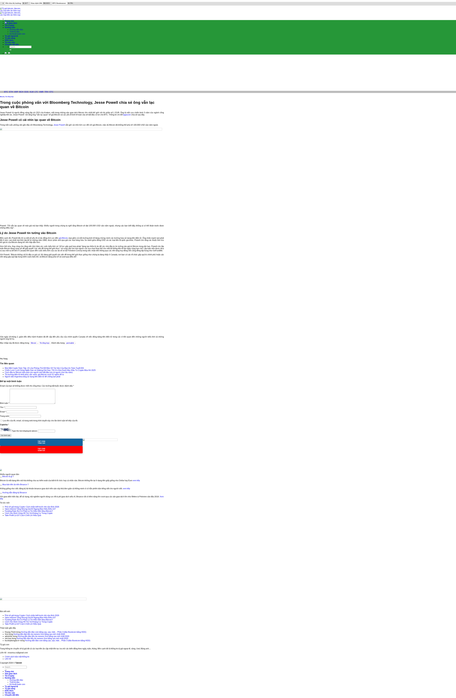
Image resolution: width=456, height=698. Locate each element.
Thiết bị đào (14, 32)
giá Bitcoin (63, 238)
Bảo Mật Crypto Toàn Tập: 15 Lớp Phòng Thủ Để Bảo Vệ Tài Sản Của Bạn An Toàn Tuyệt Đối (44, 368)
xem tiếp (136, 480)
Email (3, 412)
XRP (16, 92)
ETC (51, 92)
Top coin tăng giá (41, 442)
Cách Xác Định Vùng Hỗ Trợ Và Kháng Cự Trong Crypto (28, 513)
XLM (31, 92)
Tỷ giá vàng (10, 38)
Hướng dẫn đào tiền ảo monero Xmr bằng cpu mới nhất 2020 (39, 634)
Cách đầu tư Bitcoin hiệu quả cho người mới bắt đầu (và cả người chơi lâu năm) (39, 372)
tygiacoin (127, 115)
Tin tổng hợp (9, 96)
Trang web (4, 416)
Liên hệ (8, 659)
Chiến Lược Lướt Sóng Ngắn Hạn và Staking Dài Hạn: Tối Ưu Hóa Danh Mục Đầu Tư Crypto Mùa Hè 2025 (50, 370)
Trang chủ (9, 21)
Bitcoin (2, 96)
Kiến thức (9, 40)
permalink (70, 343)
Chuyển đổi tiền (12, 45)
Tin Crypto (9, 25)
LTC (36, 92)
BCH (21, 92)
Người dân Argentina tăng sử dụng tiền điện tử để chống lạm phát (32, 377)
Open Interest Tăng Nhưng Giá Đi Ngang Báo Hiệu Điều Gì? (30, 509)
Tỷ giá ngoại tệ (11, 36)
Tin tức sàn (10, 42)
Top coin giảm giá (41, 449)
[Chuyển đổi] (1, 485)
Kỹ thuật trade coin (17, 34)
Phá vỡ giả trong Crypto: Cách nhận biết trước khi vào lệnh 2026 (32, 507)
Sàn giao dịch (11, 23)
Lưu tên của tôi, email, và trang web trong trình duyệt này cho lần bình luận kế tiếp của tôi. (40, 421)
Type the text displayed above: (24, 431)
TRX (46, 92)
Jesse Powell (59, 125)
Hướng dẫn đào (16, 30)
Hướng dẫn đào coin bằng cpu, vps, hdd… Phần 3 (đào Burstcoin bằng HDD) (53, 632)
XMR (41, 92)
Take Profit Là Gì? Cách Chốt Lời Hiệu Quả (23, 515)
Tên (2, 407)
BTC (6, 92)
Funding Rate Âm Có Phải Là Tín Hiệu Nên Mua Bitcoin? (29, 511)
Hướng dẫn (10, 27)
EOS (26, 92)
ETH (11, 92)
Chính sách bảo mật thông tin (17, 657)
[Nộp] (10, 49)
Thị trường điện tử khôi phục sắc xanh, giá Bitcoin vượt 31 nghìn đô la (34, 374)
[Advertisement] (228, 73)
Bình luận (4, 403)
